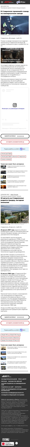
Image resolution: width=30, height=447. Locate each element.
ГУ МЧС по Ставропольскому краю (10, 35)
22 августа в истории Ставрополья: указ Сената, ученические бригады (16, 352)
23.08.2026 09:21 (5, 194)
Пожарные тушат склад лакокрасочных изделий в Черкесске (16, 186)
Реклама (4, 381)
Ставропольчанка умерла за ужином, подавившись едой (16, 166)
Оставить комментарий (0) (15, 142)
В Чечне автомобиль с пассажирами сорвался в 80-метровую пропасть (16, 181)
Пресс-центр (22, 379)
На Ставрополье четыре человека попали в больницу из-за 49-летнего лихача (17, 171)
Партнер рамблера (14, 439)
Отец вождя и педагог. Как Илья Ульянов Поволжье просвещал (17, 347)
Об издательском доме (9, 379)
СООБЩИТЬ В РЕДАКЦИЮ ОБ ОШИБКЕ (12, 395)
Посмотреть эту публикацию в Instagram (13, 108)
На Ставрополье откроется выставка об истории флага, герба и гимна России (16, 362)
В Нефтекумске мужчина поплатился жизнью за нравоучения (16, 176)
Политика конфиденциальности (12, 392)
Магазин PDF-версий (15, 381)
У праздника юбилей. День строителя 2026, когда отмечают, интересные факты (17, 367)
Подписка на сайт (7, 387)
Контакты (18, 387)
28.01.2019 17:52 (5, 6)
